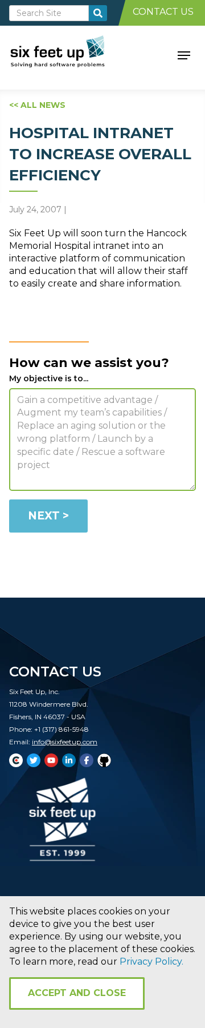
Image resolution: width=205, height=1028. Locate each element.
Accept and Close (77, 992)
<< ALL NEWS (37, 105)
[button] (184, 54)
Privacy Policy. (151, 961)
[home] (70, 54)
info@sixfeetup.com (64, 741)
